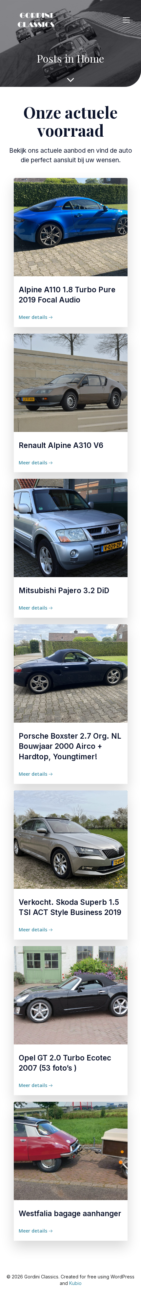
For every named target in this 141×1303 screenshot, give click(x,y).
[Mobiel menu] (126, 20)
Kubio (75, 1283)
